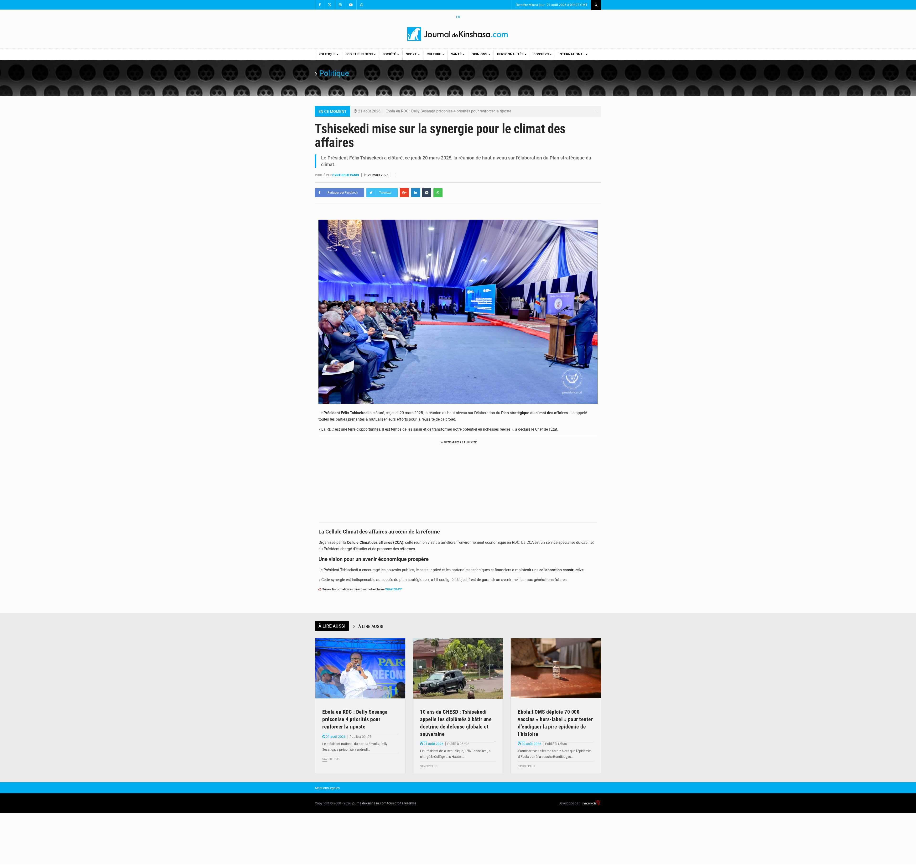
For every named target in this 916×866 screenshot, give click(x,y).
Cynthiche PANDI (346, 175)
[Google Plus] (404, 192)
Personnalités (510, 54)
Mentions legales (327, 788)
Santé (456, 54)
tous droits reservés (401, 803)
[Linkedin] (415, 192)
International (572, 54)
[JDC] (458, 34)
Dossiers (541, 54)
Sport (411, 54)
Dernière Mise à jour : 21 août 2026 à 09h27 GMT (551, 5)
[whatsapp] (437, 192)
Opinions (480, 54)
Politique (327, 54)
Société (390, 54)
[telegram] (426, 192)
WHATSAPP (393, 589)
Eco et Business (359, 54)
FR (458, 17)
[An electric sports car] (360, 668)
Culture (434, 54)
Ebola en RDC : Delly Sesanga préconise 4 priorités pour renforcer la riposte (448, 111)
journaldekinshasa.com (369, 803)
